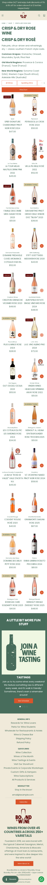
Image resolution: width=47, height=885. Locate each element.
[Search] (39, 15)
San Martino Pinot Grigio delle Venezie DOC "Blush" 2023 (34, 214)
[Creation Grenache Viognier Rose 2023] (12, 283)
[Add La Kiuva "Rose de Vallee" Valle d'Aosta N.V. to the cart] (20, 465)
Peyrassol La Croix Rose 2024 (34, 123)
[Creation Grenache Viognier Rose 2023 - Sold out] (12, 290)
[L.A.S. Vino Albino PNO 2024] (34, 328)
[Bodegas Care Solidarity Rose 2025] (12, 585)
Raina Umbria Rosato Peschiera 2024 (34, 562)
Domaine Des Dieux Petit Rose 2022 (12, 562)
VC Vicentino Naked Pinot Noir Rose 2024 (34, 476)
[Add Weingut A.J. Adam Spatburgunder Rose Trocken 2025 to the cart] (42, 421)
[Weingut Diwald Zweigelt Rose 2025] (34, 585)
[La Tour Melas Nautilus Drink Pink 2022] (12, 149)
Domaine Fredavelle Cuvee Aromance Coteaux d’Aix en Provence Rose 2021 (12, 259)
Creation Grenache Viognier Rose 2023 (12, 301)
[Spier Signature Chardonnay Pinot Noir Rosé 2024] (12, 105)
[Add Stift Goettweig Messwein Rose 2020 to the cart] (42, 246)
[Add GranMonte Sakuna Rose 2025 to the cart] (42, 510)
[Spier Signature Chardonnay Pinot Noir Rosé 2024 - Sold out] (12, 112)
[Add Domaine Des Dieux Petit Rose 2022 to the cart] (20, 551)
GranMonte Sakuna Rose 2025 (34, 521)
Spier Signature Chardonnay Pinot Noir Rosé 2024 (12, 125)
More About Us (23, 863)
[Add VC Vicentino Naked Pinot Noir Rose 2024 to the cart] (42, 465)
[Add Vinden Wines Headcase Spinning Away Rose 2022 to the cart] (42, 376)
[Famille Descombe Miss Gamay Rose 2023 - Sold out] (12, 201)
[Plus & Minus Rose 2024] (12, 328)
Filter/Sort (23, 90)
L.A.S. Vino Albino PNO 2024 (34, 346)
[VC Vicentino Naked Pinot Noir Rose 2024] (34, 458)
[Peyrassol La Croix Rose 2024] (34, 105)
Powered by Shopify (23, 882)
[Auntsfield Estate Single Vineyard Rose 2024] (34, 283)
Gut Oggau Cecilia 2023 (12, 387)
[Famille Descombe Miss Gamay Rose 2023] (12, 194)
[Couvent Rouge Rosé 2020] (12, 503)
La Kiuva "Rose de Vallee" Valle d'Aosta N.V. (12, 478)
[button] (44, 82)
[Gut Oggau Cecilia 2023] (12, 369)
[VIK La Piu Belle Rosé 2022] (34, 149)
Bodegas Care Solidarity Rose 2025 (12, 604)
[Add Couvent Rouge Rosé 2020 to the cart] (20, 510)
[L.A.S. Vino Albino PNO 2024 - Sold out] (34, 335)
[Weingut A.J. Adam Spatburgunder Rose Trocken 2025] (34, 413)
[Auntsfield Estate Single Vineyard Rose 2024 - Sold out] (34, 290)
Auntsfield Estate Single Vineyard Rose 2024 (34, 303)
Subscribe (23, 802)
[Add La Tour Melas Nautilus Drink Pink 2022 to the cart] (20, 157)
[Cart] (44, 15)
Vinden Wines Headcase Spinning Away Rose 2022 (34, 389)
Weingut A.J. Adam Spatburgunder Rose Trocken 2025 (34, 433)
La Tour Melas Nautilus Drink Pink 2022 (12, 169)
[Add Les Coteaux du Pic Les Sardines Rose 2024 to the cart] (20, 421)
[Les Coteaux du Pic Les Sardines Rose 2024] (12, 413)
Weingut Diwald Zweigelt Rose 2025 (34, 604)
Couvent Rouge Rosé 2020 (12, 521)
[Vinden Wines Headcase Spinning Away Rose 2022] (34, 369)
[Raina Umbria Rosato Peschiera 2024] (34, 544)
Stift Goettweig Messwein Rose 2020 (34, 257)
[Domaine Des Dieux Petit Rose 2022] (12, 544)
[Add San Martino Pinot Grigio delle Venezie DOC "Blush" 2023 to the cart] (42, 201)
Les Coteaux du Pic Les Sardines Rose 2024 (12, 433)
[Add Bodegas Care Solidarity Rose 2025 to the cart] (20, 592)
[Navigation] (2, 15)
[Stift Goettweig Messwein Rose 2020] (34, 238)
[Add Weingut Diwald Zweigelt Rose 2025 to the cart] (42, 592)
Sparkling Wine (27, 83)
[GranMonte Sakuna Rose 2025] (34, 503)
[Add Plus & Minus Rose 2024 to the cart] (20, 335)
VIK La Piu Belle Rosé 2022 (34, 168)
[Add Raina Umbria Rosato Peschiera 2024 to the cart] (42, 551)
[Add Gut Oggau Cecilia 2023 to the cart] (20, 376)
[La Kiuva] (12, 458)
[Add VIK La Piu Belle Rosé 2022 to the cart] (42, 157)
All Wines (9, 83)
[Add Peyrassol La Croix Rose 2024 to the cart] (42, 112)
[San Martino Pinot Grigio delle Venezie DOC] (34, 194)
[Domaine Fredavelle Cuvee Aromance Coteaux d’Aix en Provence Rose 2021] (12, 238)
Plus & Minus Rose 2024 (13, 346)
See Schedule (23, 701)
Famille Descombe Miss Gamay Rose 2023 (12, 214)
